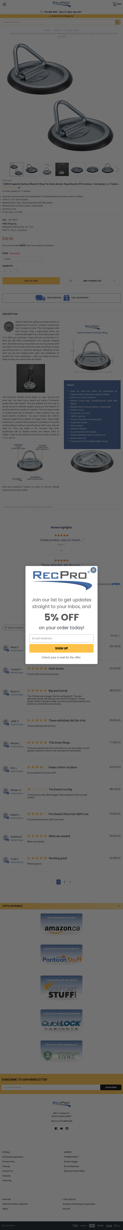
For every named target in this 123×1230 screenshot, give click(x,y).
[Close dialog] (93, 570)
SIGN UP (61, 648)
